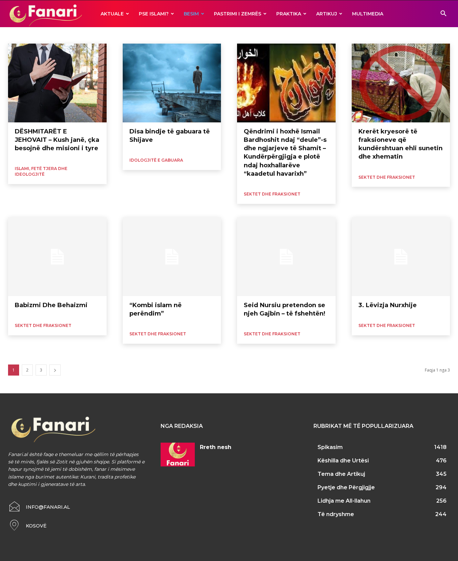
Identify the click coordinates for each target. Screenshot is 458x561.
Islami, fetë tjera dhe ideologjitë (41, 171)
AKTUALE (112, 14)
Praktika (288, 14)
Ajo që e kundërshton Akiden (35, 35)
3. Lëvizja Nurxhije (387, 305)
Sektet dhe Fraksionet (272, 194)
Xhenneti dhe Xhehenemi (229, 35)
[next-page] (55, 370)
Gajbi (131, 35)
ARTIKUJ (326, 14)
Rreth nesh (215, 447)
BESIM (191, 14)
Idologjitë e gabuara (161, 35)
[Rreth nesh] (178, 454)
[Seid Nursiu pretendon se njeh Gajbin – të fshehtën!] (286, 256)
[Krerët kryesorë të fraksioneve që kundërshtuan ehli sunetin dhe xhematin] (401, 83)
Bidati (115, 35)
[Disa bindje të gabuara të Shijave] (172, 83)
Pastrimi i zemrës (237, 14)
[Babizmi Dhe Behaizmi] (57, 256)
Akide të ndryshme (86, 35)
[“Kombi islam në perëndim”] (172, 256)
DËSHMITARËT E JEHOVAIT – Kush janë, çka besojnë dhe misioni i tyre (57, 140)
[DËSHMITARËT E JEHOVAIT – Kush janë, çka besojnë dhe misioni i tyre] (57, 83)
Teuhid (192, 35)
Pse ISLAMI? (154, 14)
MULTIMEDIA (367, 14)
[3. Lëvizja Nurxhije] (401, 256)
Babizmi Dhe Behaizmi (51, 305)
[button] (443, 14)
